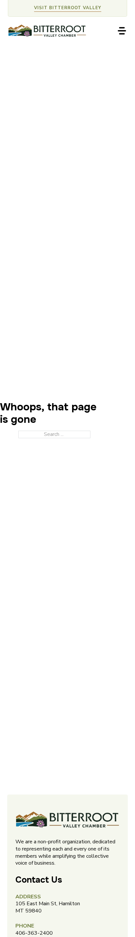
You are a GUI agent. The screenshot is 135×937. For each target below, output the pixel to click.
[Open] (122, 31)
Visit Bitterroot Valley (67, 8)
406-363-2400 (34, 933)
